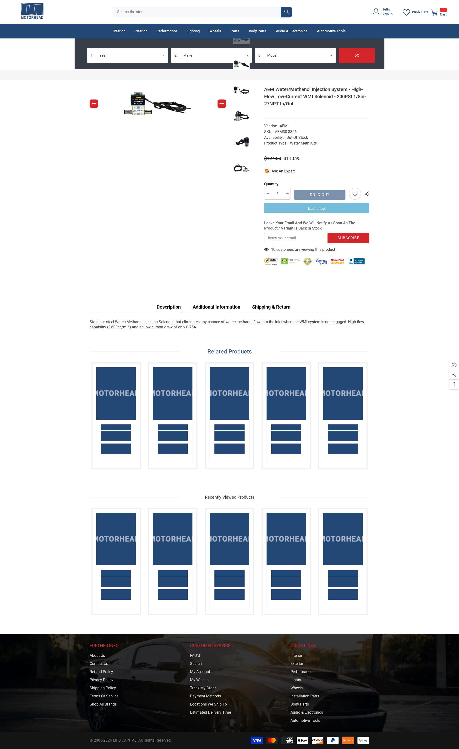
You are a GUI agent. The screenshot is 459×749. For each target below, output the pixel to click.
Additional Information (216, 307)
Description (169, 307)
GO (357, 55)
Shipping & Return (271, 307)
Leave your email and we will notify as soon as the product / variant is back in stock (309, 225)
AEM (284, 126)
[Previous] (94, 104)
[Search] (202, 12)
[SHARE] (365, 194)
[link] (116, 436)
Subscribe (348, 238)
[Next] (222, 104)
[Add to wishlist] (355, 194)
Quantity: (271, 184)
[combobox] (197, 12)
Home (95, 75)
